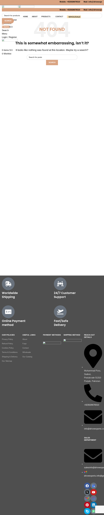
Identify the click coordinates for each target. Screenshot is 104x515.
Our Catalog (27, 357)
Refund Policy (7, 344)
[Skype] (87, 511)
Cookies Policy (8, 348)
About (24, 339)
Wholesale (26, 352)
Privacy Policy (7, 339)
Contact (25, 348)
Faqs (24, 344)
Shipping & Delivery (10, 357)
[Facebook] (87, 486)
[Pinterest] (87, 505)
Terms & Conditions (10, 352)
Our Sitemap (7, 361)
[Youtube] (93, 492)
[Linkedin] (93, 505)
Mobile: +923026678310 (68, 2)
